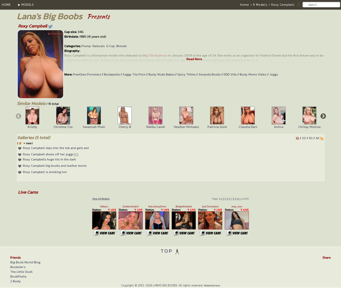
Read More (194, 59)
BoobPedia (18, 276)
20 (304, 138)
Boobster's (17, 267)
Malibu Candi (155, 126)
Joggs (273, 74)
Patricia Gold (217, 126)
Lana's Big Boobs (49, 16)
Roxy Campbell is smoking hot (45, 172)
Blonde (121, 46)
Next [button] (323, 116)
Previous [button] (18, 116)
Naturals (98, 46)
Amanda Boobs (210, 74)
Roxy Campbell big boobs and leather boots (54, 165)
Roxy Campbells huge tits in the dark (49, 159)
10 (297, 138)
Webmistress (212, 285)
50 (311, 138)
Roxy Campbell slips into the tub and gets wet (56, 147)
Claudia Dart (248, 126)
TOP (168, 251)
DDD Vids (230, 74)
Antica (278, 126)
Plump (86, 46)
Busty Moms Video (253, 74)
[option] (32, 118)
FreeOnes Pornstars (87, 74)
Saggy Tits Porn (134, 74)
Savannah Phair (94, 126)
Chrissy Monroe (309, 126)
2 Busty (15, 281)
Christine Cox (63, 126)
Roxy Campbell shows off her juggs (48, 154)
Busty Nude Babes (161, 74)
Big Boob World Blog (25, 262)
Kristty (32, 126)
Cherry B (125, 126)
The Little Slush (21, 271)
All (317, 138)
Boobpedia (112, 74)
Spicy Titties (186, 74)
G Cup (110, 46)
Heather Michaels (186, 126)
